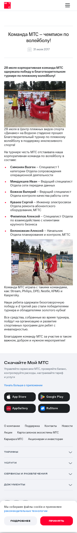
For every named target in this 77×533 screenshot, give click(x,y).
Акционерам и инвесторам (45, 439)
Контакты (51, 426)
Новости (67, 426)
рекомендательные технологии (26, 511)
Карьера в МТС (13, 439)
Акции (8, 433)
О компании (12, 426)
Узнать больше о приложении (23, 385)
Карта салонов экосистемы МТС (38, 433)
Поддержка (32, 426)
